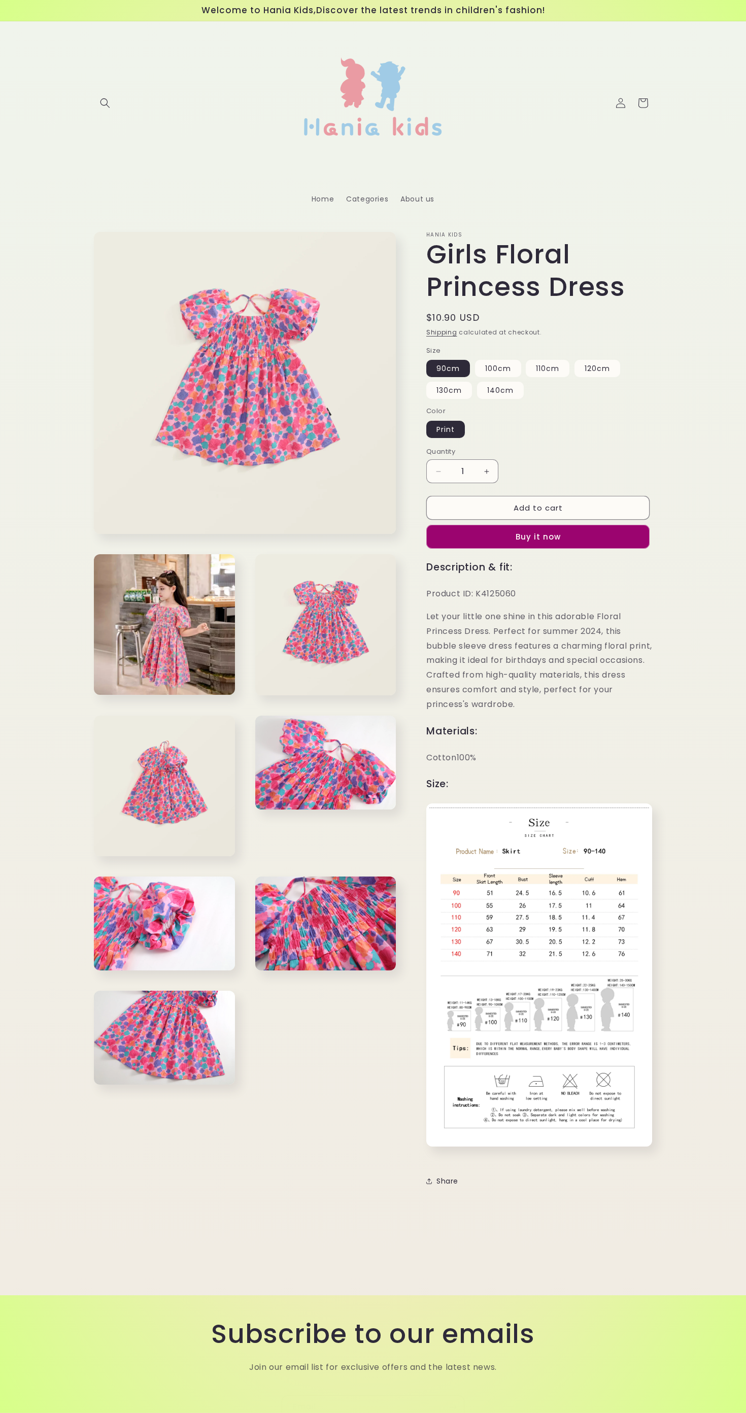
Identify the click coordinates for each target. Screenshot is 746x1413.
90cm (448, 368)
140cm (500, 390)
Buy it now (538, 536)
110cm (547, 368)
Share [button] (447, 1181)
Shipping (441, 332)
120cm (597, 368)
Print (445, 429)
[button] (105, 103)
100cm (498, 368)
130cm (449, 390)
